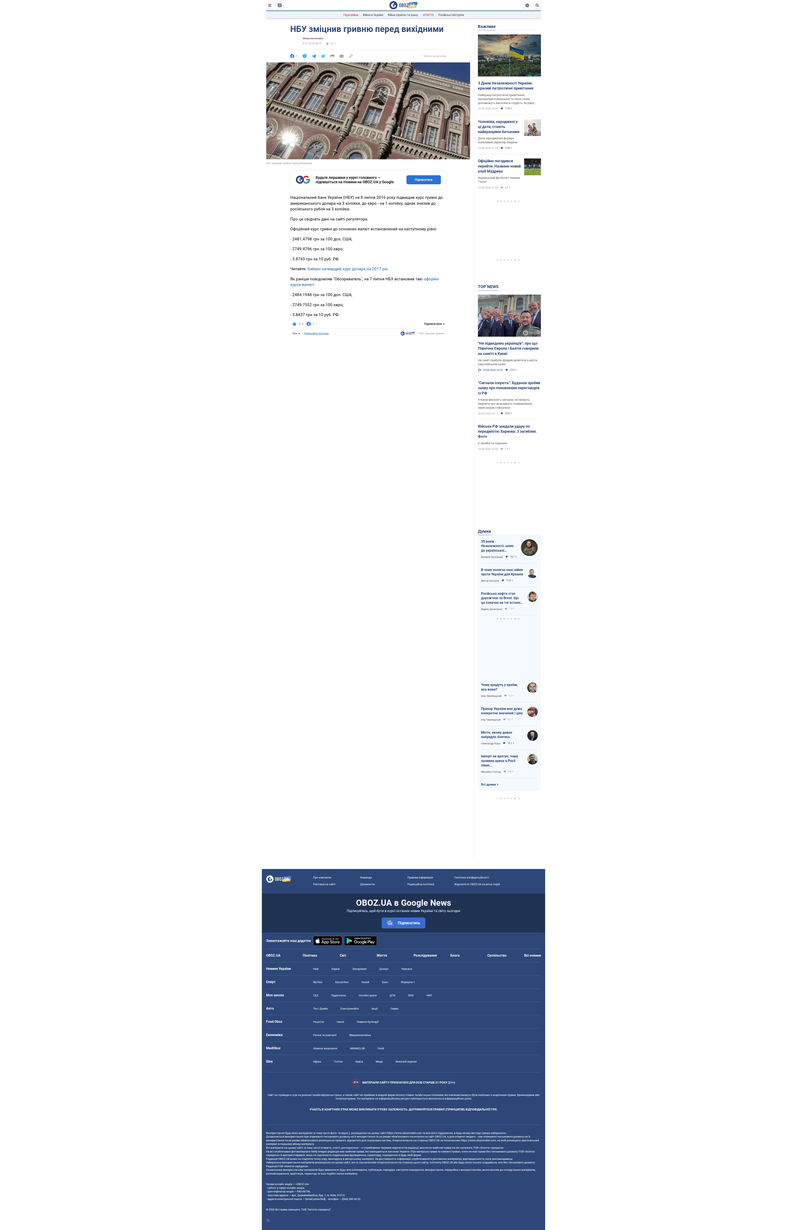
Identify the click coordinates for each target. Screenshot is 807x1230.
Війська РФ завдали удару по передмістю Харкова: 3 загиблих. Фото (507, 431)
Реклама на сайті (324, 884)
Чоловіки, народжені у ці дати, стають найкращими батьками (498, 126)
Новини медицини (325, 1048)
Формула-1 (408, 982)
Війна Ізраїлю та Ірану (403, 15)
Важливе (487, 26)
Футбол (317, 982)
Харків (335, 968)
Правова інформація (420, 877)
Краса (359, 1061)
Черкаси (406, 968)
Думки (484, 531)
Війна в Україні (373, 15)
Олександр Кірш (490, 743)
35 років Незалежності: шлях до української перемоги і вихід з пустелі (497, 546)
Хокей (365, 982)
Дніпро (383, 968)
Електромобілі (349, 1008)
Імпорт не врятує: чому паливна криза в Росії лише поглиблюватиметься (499, 761)
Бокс (385, 982)
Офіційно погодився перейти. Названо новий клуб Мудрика (499, 166)
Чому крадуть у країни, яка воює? (499, 687)
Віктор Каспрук (490, 580)
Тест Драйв (320, 1008)
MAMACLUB (357, 1048)
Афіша (317, 1061)
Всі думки (488, 784)
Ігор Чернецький (491, 719)
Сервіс (394, 1008)
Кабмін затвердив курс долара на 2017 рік (347, 268)
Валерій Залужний (492, 557)
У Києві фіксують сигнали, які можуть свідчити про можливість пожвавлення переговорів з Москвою (505, 403)
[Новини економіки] (408, 334)
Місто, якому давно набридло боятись (496, 734)
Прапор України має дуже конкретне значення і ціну (502, 711)
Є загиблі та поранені (492, 443)
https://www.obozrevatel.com (404, 1133)
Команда (366, 877)
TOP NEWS (488, 286)
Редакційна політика (316, 333)
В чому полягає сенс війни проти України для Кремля (502, 572)
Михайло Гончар (491, 771)
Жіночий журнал (406, 1061)
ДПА (392, 995)
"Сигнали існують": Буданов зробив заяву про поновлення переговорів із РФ (509, 388)
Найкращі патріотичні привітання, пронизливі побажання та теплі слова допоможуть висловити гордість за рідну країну (506, 99)
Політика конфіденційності (471, 877)
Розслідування (425, 955)
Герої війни (350, 15)
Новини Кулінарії (367, 1021)
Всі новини (532, 955)
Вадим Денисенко (491, 609)
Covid (380, 1048)
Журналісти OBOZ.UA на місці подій (477, 884)
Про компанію (322, 877)
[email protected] (315, 1199)
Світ (343, 955)
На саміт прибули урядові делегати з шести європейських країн (507, 362)
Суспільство (496, 955)
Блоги (455, 955)
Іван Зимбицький (491, 696)
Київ (316, 968)
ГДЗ (315, 995)
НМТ (429, 995)
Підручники (338, 995)
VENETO (428, 15)
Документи (367, 884)
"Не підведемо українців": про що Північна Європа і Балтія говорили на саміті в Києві (508, 348)
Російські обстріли (451, 15)
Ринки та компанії (324, 1035)
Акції (375, 1008)
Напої (340, 1021)
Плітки (338, 1061)
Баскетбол (342, 982)
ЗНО (411, 995)
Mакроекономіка (313, 38)
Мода (379, 1061)
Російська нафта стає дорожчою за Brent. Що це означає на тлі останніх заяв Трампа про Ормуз (502, 598)
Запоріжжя (359, 968)
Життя (382, 955)
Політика (310, 955)
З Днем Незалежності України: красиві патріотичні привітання (505, 85)
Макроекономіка (360, 1035)
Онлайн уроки (368, 995)
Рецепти (318, 1021)
